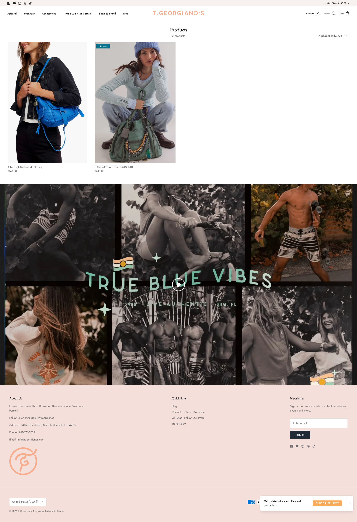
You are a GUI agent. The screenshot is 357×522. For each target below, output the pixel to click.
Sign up (300, 435)
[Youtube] (14, 3)
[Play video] (178, 284)
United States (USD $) (335, 3)
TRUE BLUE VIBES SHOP (77, 13)
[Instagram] (19, 3)
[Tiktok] (30, 3)
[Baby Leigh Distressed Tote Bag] (48, 102)
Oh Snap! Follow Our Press (188, 418)
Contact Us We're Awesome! (189, 412)
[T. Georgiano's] (178, 13)
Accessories (49, 13)
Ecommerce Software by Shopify (48, 511)
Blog (125, 13)
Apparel (12, 13)
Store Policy (179, 424)
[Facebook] (8, 3)
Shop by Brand (107, 13)
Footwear (29, 13)
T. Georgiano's (25, 511)
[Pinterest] (25, 3)
